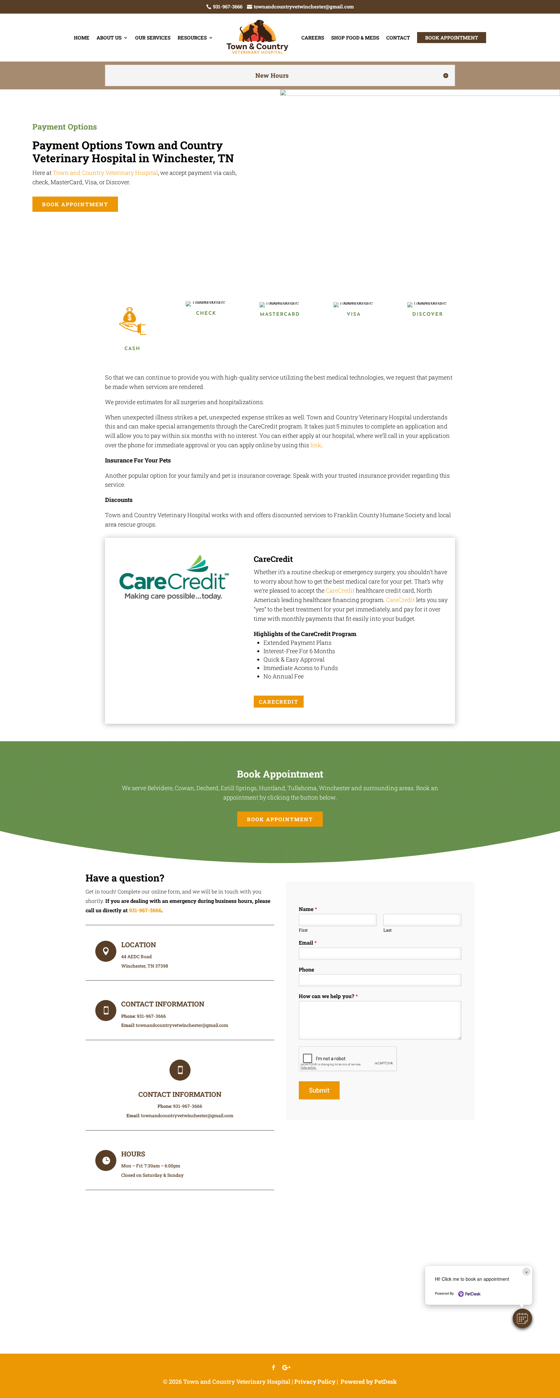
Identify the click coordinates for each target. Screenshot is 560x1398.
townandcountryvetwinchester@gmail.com (182, 1025)
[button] (522, 1318)
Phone (306, 969)
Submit (319, 1090)
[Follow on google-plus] (286, 1367)
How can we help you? (328, 996)
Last (387, 930)
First (303, 930)
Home (81, 37)
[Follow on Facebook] (273, 1367)
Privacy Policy (314, 1381)
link (315, 445)
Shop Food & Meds (355, 37)
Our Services (152, 37)
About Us (109, 37)
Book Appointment (451, 37)
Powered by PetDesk (369, 1381)
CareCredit (340, 590)
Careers (312, 37)
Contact (398, 37)
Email (308, 942)
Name (308, 909)
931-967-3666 (145, 910)
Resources (192, 37)
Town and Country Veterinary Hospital (105, 172)
